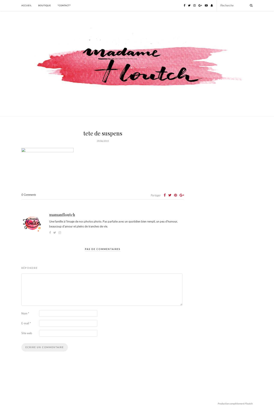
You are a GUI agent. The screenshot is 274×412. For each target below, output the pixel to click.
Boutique (44, 5)
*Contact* (64, 5)
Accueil (26, 5)
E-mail (26, 323)
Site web (26, 333)
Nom (25, 313)
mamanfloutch (62, 214)
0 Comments (28, 194)
